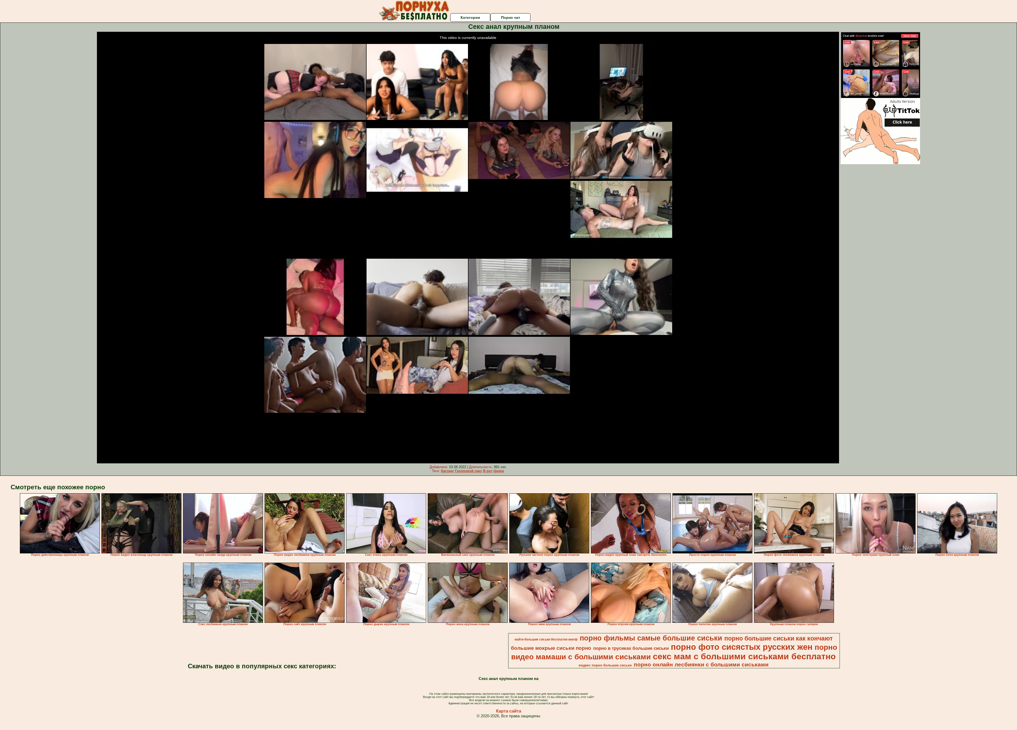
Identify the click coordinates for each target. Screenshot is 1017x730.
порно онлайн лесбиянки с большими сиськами (701, 664)
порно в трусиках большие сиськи (631, 648)
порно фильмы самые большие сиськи (651, 638)
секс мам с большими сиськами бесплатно (744, 656)
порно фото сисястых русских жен (742, 646)
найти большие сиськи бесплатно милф (546, 639)
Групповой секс (468, 471)
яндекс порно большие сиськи (605, 665)
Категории (470, 17)
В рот (487, 471)
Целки (498, 471)
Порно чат (510, 17)
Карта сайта (508, 711)
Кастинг (447, 471)
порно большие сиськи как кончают (778, 638)
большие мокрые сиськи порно (551, 648)
